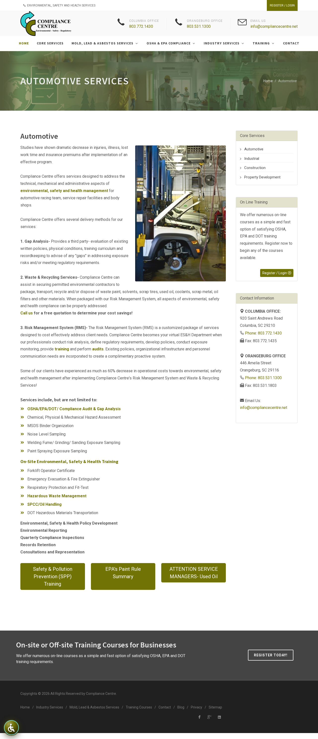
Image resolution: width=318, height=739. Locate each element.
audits (98, 349)
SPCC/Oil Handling (44, 504)
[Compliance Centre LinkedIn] (219, 717)
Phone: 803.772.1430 (263, 333)
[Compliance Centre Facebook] (199, 717)
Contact (165, 707)
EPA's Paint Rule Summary (123, 572)
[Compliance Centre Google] (209, 717)
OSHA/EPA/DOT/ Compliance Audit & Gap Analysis (74, 408)
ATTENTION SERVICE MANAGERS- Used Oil (193, 572)
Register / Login (282, 5)
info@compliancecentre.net (274, 26)
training (62, 349)
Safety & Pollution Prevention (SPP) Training (52, 576)
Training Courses (139, 707)
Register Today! (270, 655)
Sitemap (215, 707)
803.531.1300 (199, 26)
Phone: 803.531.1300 (263, 377)
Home (268, 81)
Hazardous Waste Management (56, 496)
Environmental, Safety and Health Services (60, 5)
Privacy (196, 707)
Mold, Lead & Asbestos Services (94, 707)
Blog (180, 707)
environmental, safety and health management (64, 190)
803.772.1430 (141, 26)
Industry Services (49, 707)
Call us (26, 313)
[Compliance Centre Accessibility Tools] (11, 727)
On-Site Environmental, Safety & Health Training (69, 461)
